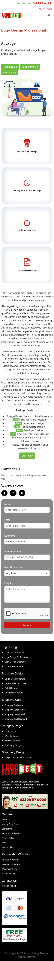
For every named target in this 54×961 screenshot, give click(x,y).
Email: (7, 520)
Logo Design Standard (15, 652)
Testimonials (10, 66)
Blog (4, 842)
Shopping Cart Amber (15, 705)
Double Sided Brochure (15, 683)
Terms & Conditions (11, 833)
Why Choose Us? (9, 869)
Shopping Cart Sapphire (16, 709)
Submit (27, 625)
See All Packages (9, 873)
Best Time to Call (13, 567)
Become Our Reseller (11, 864)
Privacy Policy (8, 838)
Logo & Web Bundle (14, 666)
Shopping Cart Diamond (16, 719)
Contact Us (7, 828)
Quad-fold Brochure (14, 692)
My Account (45, 9)
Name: (8, 504)
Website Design (12, 736)
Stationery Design (13, 745)
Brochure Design (13, 740)
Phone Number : (13, 551)
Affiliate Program (10, 859)
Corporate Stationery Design (18, 757)
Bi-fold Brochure (12, 688)
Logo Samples (30, 66)
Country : (9, 535)
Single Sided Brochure (15, 678)
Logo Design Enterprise (16, 661)
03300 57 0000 (13, 485)
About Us (6, 819)
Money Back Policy (10, 824)
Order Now (9, 72)
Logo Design (10, 731)
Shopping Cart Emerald (15, 714)
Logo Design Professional (16, 657)
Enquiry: (9, 583)
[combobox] (10, 557)
